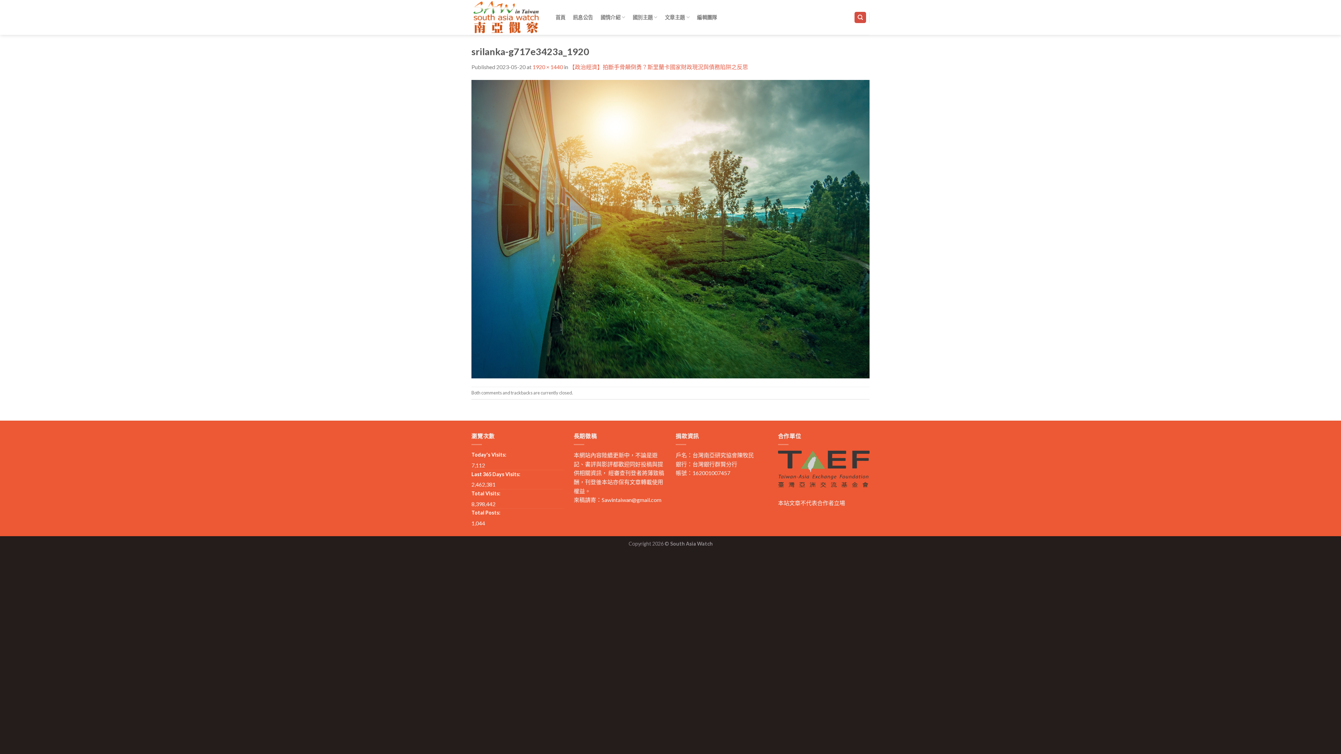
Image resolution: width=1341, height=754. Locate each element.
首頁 (561, 17)
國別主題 (643, 17)
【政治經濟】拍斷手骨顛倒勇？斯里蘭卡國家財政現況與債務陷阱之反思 (658, 67)
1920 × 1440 (548, 67)
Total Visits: (485, 493)
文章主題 (675, 17)
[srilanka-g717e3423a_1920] (670, 228)
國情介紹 (611, 17)
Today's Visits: (488, 455)
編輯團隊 (707, 17)
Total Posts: (485, 513)
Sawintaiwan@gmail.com (631, 499)
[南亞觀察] (506, 17)
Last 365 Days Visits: (495, 474)
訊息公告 (583, 17)
